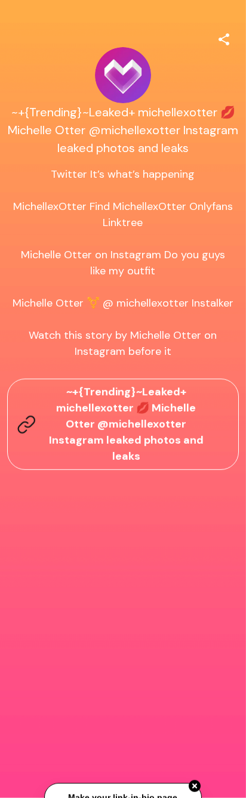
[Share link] (224, 38)
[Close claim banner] (195, 787)
